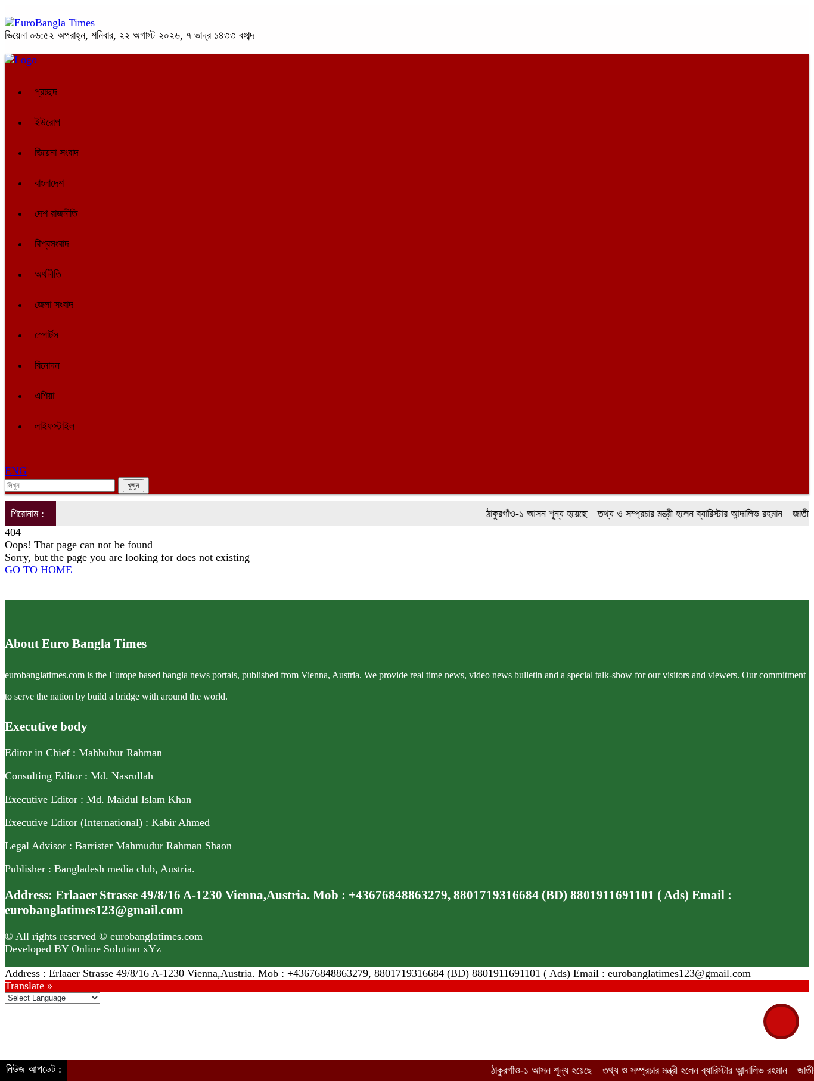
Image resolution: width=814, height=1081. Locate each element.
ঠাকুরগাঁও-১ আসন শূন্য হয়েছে (523, 514)
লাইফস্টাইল (54, 426)
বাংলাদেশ (49, 183)
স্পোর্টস (46, 335)
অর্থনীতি (48, 274)
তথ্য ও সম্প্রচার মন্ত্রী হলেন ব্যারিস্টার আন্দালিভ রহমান (677, 514)
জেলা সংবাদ (54, 304)
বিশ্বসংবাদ (52, 244)
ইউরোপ (47, 122)
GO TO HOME (38, 570)
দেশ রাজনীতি (56, 213)
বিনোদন (47, 365)
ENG (16, 471)
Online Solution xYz (116, 949)
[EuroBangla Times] (50, 23)
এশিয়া (44, 396)
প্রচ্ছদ (46, 92)
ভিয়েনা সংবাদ (57, 153)
